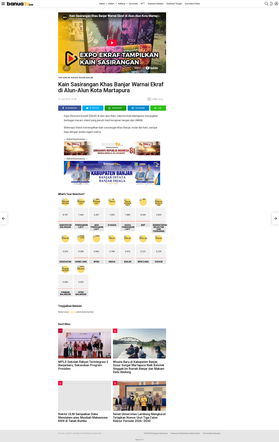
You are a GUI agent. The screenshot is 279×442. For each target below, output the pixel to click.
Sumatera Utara (192, 3)
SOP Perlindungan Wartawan (156, 433)
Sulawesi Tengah (174, 3)
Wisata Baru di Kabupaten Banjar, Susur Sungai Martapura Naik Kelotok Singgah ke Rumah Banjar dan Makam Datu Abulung (138, 367)
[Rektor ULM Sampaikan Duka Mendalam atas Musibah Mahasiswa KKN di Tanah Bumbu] (84, 396)
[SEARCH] (266, 4)
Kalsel (102, 3)
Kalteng (121, 3)
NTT (143, 3)
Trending (60, 331)
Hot (115, 331)
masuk (72, 312)
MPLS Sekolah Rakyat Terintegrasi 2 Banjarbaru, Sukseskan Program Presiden (83, 365)
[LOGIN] (276, 4)
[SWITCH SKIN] (271, 4)
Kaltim (111, 3)
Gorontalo (133, 3)
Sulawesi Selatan (155, 3)
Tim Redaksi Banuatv (211, 433)
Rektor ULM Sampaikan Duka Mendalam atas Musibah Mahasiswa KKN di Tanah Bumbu (83, 417)
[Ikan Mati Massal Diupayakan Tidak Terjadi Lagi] (3, 218)
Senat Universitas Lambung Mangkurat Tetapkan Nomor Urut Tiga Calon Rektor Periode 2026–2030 (139, 417)
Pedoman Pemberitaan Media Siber (185, 433)
